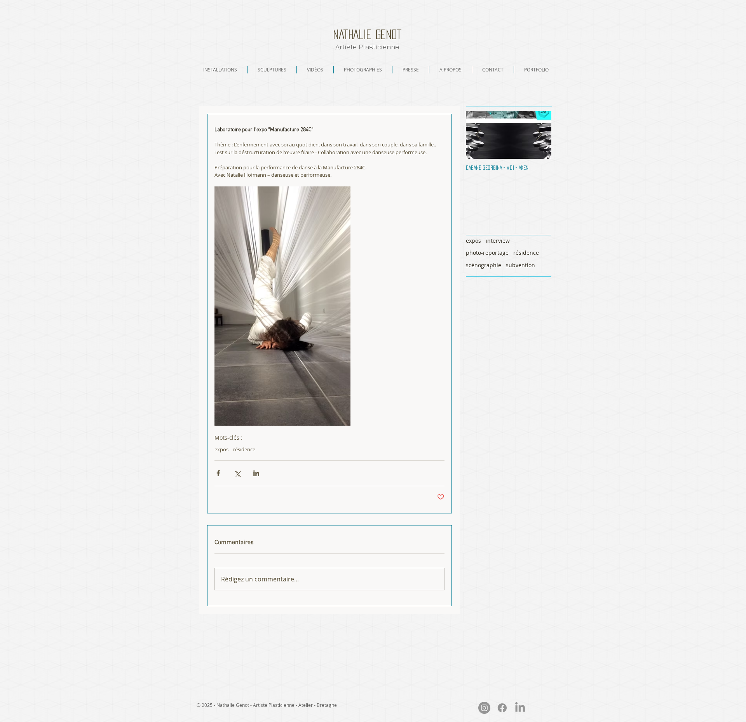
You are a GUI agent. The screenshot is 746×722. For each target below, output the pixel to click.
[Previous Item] (478, 135)
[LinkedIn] (520, 708)
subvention (520, 265)
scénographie (483, 265)
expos (221, 449)
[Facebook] (502, 708)
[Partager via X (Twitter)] (237, 473)
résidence (244, 449)
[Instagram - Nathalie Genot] (484, 708)
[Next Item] (538, 135)
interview (498, 240)
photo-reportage (487, 252)
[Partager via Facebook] (218, 473)
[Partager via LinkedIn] (256, 473)
